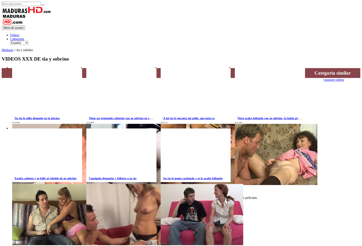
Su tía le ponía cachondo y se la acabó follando (192, 178)
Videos (14, 35)
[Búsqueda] (43, 4)
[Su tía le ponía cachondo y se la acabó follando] (202, 244)
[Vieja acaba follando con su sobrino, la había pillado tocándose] (276, 184)
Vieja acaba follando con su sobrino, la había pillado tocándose (277, 118)
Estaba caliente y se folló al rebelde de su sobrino (45, 178)
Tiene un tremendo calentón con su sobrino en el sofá (122, 118)
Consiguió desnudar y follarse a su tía (112, 178)
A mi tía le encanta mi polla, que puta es (189, 118)
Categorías (17, 39)
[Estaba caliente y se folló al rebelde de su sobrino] (53, 244)
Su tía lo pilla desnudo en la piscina (37, 118)
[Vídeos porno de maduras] (27, 12)
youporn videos (333, 80)
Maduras (7, 50)
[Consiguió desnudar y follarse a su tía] (127, 244)
